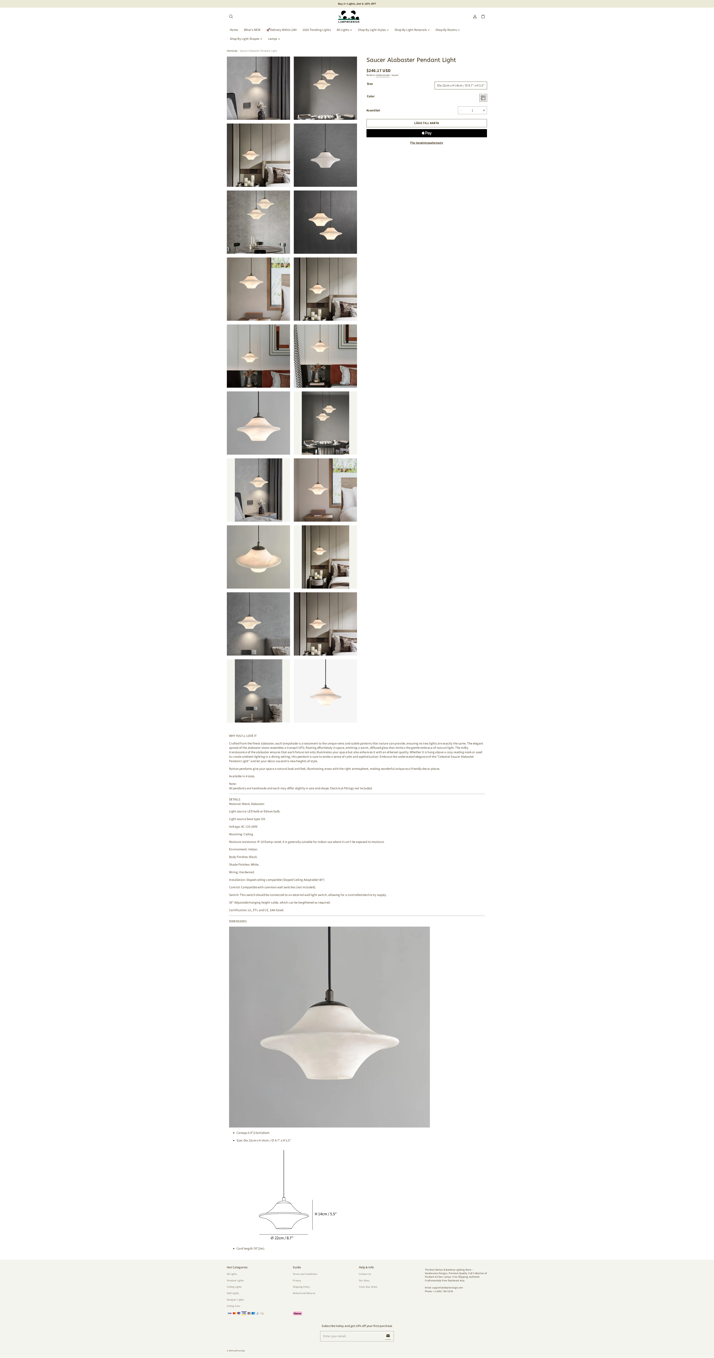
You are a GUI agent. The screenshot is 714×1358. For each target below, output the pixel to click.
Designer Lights (235, 1299)
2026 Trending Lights (317, 30)
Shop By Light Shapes (244, 39)
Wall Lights (233, 1293)
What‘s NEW (252, 30)
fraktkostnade (383, 74)
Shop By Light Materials (411, 30)
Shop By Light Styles (372, 30)
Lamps (272, 39)
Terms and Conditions (305, 1274)
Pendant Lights (235, 1280)
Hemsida (232, 50)
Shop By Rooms (446, 30)
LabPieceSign (239, 1350)
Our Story (364, 1280)
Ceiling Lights (234, 1286)
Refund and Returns (304, 1293)
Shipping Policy (301, 1286)
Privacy (297, 1280)
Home (234, 30)
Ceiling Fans (233, 1306)
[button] (231, 16)
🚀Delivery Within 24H (281, 30)
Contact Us (365, 1274)
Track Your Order (368, 1286)
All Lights (343, 30)
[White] (483, 98)
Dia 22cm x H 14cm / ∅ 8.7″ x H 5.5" (461, 85)
